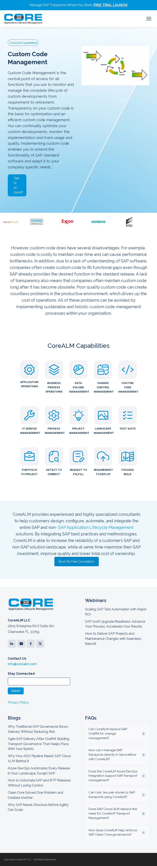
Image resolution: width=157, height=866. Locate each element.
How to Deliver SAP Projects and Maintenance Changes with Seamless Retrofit (113, 639)
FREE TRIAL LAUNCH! (110, 5)
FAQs (90, 718)
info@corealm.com (22, 664)
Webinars (95, 600)
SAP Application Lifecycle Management (95, 527)
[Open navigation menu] (148, 18)
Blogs (14, 718)
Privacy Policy (18, 702)
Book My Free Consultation (76, 561)
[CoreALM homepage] (23, 18)
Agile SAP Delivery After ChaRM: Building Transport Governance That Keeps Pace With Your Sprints (38, 744)
